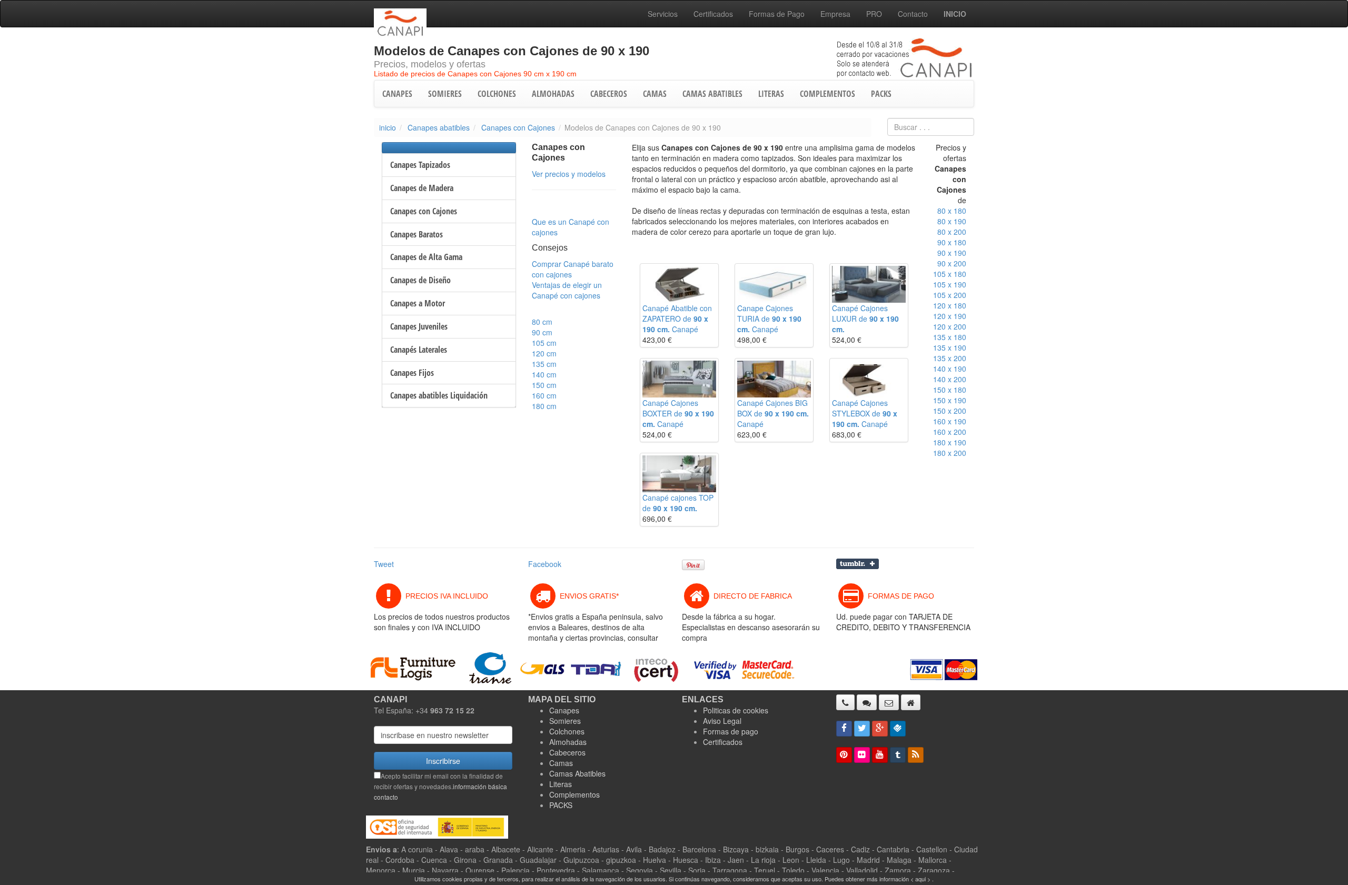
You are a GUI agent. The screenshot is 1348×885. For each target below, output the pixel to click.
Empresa (835, 13)
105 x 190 (949, 284)
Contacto (913, 13)
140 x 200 (949, 379)
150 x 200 (949, 410)
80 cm (542, 321)
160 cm (544, 395)
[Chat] (867, 702)
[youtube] (880, 755)
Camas (561, 763)
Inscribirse (443, 760)
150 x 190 (949, 400)
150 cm (544, 385)
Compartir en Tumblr (857, 564)
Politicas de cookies (735, 710)
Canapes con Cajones (518, 127)
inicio (387, 127)
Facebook (544, 564)
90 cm (542, 332)
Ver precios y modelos (569, 173)
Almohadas (568, 742)
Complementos (574, 794)
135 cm (544, 364)
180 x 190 (949, 442)
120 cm (544, 353)
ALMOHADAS (553, 94)
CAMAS (655, 94)
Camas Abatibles (577, 773)
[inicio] (910, 702)
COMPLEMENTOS (827, 94)
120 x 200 (949, 326)
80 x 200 (951, 231)
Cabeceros (567, 752)
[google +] (880, 729)
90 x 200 (951, 263)
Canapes (564, 710)
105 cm (544, 342)
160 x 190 (949, 421)
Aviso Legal (722, 720)
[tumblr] (898, 755)
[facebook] (844, 729)
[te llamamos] (845, 702)
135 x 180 (949, 337)
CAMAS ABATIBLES (712, 94)
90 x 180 (951, 242)
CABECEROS (608, 94)
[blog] (916, 755)
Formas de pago (730, 731)
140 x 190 (949, 368)
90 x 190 (951, 252)
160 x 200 (949, 431)
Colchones (566, 731)
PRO (874, 13)
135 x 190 (949, 347)
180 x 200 (949, 453)
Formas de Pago (777, 13)
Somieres (565, 720)
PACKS (881, 94)
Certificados (713, 13)
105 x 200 (949, 295)
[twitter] (862, 729)
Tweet (384, 564)
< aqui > (920, 878)
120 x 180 (949, 305)
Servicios (663, 13)
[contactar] (889, 702)
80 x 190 (951, 221)
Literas (560, 784)
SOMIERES (445, 94)
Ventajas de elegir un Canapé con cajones (567, 290)
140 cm (544, 374)
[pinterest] (844, 755)
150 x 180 (949, 389)
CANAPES (397, 94)
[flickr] (862, 755)
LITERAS (771, 94)
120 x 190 (949, 316)
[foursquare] (898, 729)
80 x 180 (951, 210)
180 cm (544, 406)
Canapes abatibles (439, 127)
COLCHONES (497, 94)
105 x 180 (949, 274)
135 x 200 (949, 358)
